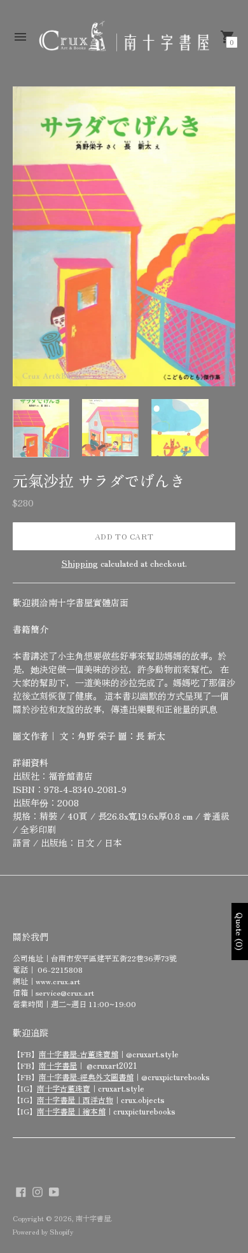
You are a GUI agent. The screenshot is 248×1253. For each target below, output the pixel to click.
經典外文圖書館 (107, 1076)
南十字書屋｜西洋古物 (75, 1099)
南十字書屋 (58, 1065)
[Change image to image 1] (41, 428)
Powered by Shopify (43, 1231)
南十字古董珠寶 (63, 1088)
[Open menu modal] (20, 36)
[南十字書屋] (124, 36)
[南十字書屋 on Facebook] (21, 1190)
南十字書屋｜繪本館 (71, 1111)
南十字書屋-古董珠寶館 (78, 1053)
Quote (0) (239, 931)
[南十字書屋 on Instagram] (37, 1190)
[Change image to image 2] (110, 427)
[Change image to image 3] (179, 427)
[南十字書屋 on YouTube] (54, 1190)
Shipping (80, 563)
